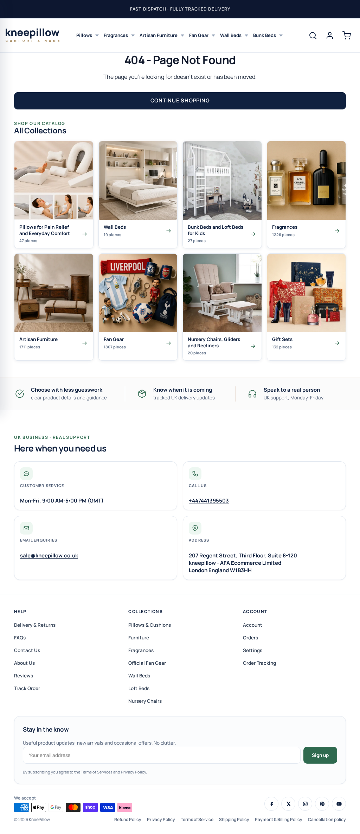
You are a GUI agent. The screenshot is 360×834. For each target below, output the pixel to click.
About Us (24, 663)
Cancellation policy (327, 819)
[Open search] (313, 35)
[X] (288, 804)
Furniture (138, 637)
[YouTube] (339, 804)
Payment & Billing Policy (278, 819)
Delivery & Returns (35, 625)
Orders (250, 637)
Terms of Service (197, 819)
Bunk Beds (264, 35)
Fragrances (116, 35)
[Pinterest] (322, 804)
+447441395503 (209, 500)
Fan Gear (198, 35)
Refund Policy (127, 819)
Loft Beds (138, 688)
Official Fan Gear (147, 663)
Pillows (84, 35)
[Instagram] (305, 804)
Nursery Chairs (145, 701)
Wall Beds (231, 35)
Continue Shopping (180, 100)
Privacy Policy (161, 819)
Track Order (27, 688)
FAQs (20, 637)
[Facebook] (271, 804)
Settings (252, 650)
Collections (145, 611)
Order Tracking (259, 663)
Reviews (23, 675)
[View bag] (346, 35)
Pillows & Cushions (149, 625)
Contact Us (27, 650)
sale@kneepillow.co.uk (49, 555)
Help (20, 611)
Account (255, 611)
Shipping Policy (234, 819)
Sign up (320, 755)
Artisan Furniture (159, 35)
